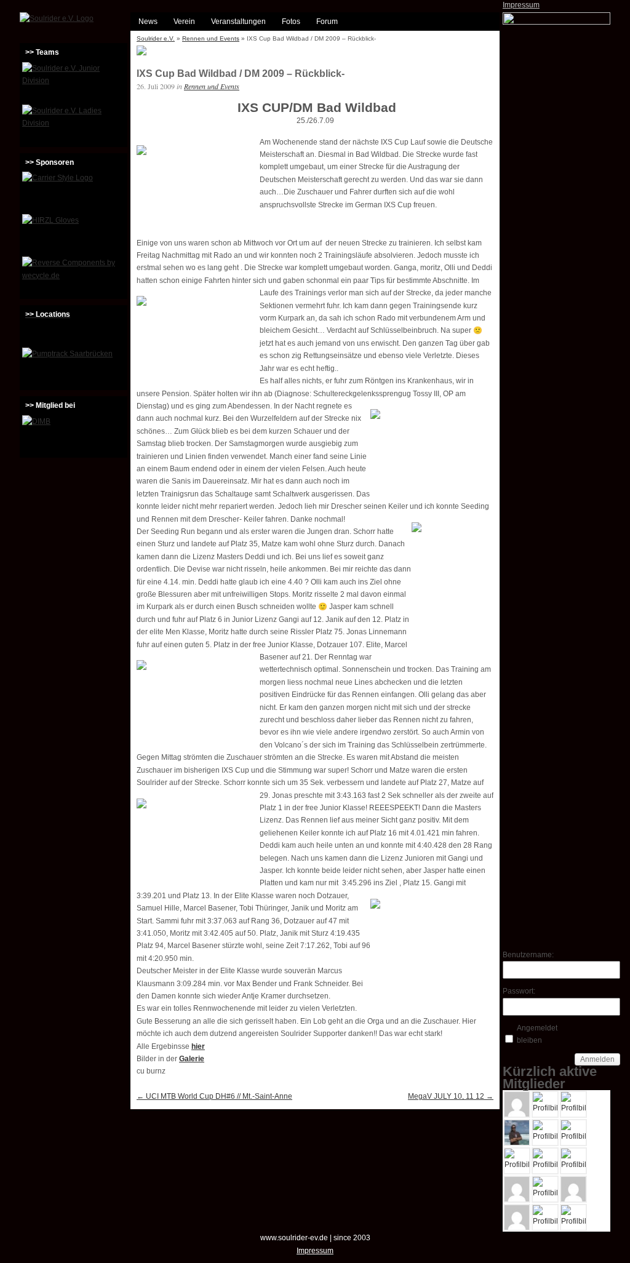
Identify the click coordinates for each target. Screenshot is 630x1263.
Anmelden (597, 1059)
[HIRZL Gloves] (73, 233)
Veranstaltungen (238, 21)
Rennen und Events (210, 38)
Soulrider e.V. (156, 38)
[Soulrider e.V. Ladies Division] (73, 124)
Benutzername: (524, 954)
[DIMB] (73, 435)
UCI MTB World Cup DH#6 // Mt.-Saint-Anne (214, 1096)
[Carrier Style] (73, 191)
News (148, 21)
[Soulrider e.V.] (57, 18)
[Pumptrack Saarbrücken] (73, 367)
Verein (184, 21)
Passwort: (519, 991)
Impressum (521, 5)
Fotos (291, 21)
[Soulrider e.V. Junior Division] (73, 82)
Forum (327, 21)
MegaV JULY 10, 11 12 (450, 1096)
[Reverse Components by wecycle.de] (73, 276)
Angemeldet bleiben (537, 1034)
